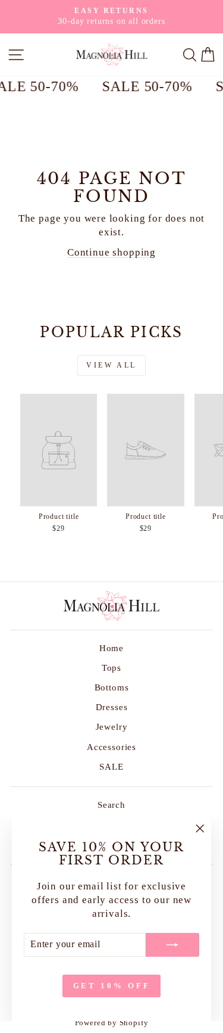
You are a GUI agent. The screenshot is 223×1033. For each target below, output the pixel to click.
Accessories (111, 747)
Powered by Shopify (112, 1023)
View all (111, 365)
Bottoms (112, 687)
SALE (111, 766)
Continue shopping (111, 252)
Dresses (112, 707)
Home (111, 648)
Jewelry (112, 726)
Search (111, 804)
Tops (111, 667)
